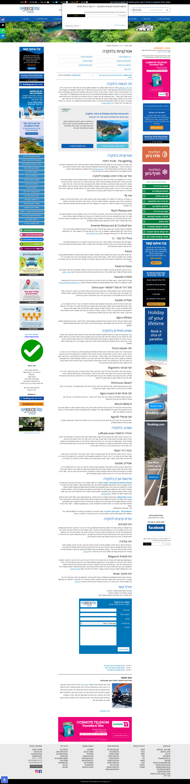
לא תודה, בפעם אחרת (72, 26)
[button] (4, 779)
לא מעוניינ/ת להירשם (120, 25)
